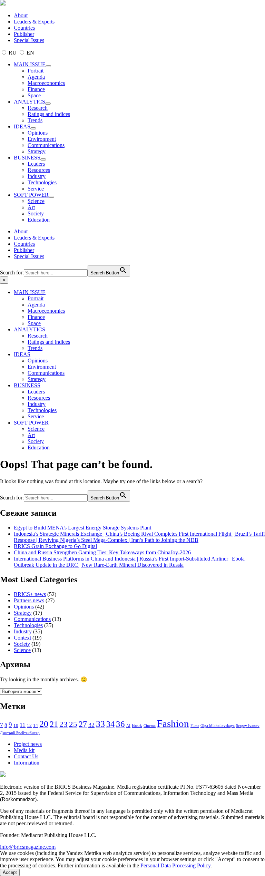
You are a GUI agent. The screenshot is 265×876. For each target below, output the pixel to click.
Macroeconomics (46, 83)
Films (194, 726)
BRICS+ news (30, 594)
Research (38, 108)
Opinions (38, 133)
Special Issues (29, 40)
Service (36, 189)
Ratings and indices (49, 114)
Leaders (36, 164)
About (21, 15)
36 (120, 724)
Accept (10, 872)
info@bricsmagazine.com (28, 847)
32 (91, 724)
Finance (36, 89)
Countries (24, 28)
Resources (39, 170)
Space (34, 95)
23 (63, 724)
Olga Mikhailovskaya (217, 726)
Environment (42, 139)
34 (110, 724)
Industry (37, 176)
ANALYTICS (29, 102)
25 (73, 724)
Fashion (173, 723)
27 (83, 724)
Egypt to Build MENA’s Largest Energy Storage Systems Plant (82, 528)
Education (39, 220)
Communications (46, 145)
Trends (35, 120)
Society (36, 213)
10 (15, 725)
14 (35, 725)
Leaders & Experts (34, 22)
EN (29, 53)
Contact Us (26, 756)
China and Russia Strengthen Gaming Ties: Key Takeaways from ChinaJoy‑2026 (102, 552)
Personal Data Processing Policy (175, 865)
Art (31, 207)
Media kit (24, 750)
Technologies (42, 182)
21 (54, 724)
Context (22, 638)
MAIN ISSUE (30, 64)
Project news (28, 744)
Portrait (35, 71)
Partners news (29, 600)
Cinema (150, 726)
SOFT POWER (31, 195)
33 (100, 724)
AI (128, 726)
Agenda (36, 77)
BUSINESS (27, 157)
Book (137, 725)
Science (36, 201)
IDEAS (22, 126)
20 (43, 724)
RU (12, 53)
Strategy (37, 151)
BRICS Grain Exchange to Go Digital (55, 546)
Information (26, 763)
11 (23, 725)
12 (29, 725)
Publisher (24, 34)
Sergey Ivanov (247, 726)
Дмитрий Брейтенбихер (20, 733)
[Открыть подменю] (48, 66)
